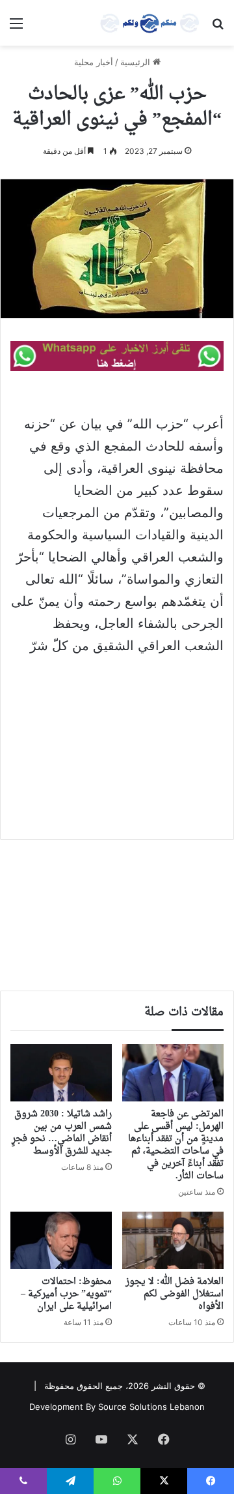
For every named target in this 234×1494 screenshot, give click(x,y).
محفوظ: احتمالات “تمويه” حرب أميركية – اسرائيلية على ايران (66, 1294)
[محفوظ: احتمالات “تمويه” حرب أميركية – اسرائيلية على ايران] (61, 1240)
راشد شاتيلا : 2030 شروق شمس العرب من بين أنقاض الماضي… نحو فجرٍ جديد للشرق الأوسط (62, 1132)
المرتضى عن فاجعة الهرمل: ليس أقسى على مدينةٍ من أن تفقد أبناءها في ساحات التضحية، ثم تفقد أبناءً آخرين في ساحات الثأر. (176, 1145)
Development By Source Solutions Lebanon (117, 1406)
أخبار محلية (93, 62)
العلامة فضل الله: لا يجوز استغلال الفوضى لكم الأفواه (174, 1294)
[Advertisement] (117, 738)
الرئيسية (136, 62)
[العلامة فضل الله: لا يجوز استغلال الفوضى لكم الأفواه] (173, 1240)
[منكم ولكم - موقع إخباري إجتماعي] (150, 23)
